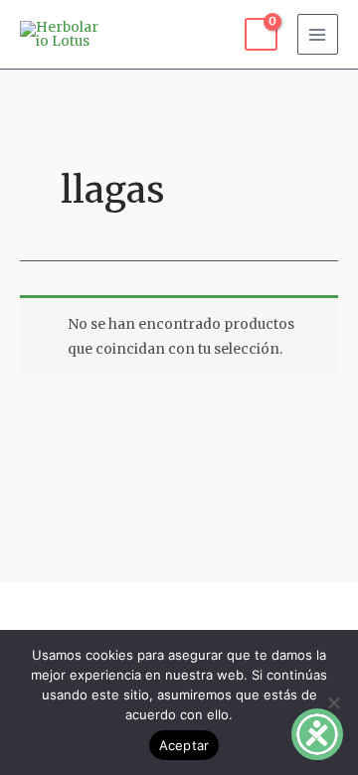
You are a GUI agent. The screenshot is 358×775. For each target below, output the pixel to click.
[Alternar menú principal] (317, 34)
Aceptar (184, 745)
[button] (179, 611)
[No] (333, 702)
